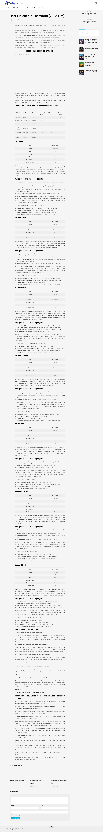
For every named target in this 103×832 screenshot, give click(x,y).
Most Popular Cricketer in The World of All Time (30, 692)
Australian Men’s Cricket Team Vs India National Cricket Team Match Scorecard (58, 782)
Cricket (29, 19)
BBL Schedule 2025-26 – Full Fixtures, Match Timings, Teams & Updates (38, 782)
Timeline (34, 7)
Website (13, 810)
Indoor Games (8, 7)
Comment (13, 796)
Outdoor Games (17, 7)
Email (42, 805)
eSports (24, 7)
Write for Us (41, 7)
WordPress (12, 829)
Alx (20, 829)
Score (28, 7)
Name (13, 805)
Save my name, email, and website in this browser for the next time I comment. (31, 815)
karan (15, 19)
